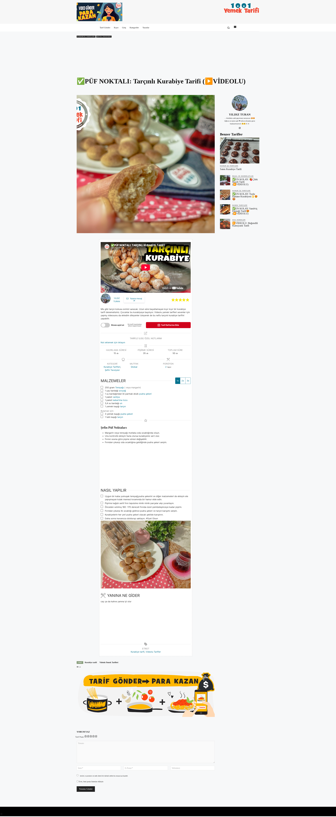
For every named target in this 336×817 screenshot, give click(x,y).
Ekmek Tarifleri (239, 205)
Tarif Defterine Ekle (170, 325)
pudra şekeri (145, 393)
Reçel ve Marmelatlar (242, 176)
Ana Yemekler (238, 220)
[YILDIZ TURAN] (240, 103)
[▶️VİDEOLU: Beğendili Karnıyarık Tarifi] (225, 224)
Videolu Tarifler (153, 651)
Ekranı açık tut (117, 325)
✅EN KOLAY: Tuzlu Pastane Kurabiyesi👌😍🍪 (245, 196)
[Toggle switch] (105, 325)
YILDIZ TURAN (240, 114)
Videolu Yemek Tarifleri (108, 662)
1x (178, 380)
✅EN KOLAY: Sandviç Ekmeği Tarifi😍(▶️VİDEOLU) (244, 211)
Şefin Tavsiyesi (104, 36)
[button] (228, 27)
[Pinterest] (244, 88)
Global (134, 367)
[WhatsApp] (250, 88)
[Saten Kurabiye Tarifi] (239, 151)
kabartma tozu (120, 400)
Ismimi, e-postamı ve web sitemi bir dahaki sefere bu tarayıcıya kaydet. (104, 776)
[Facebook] (238, 88)
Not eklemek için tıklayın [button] (113, 342)
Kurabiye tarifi (138, 651)
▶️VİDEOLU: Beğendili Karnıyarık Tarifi (245, 224)
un (121, 403)
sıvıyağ (122, 390)
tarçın (123, 406)
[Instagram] (240, 128)
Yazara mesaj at (135, 299)
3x (188, 380)
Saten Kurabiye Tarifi (231, 169)
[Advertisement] (168, 58)
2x (183, 380)
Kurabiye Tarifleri (86, 36)
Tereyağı (119, 387)
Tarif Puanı (79, 737)
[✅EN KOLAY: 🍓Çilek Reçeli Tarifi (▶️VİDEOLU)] (225, 180)
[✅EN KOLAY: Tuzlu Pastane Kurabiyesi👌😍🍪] (225, 195)
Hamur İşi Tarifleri (229, 166)
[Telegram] (256, 88)
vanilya (116, 397)
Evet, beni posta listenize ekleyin (90, 782)
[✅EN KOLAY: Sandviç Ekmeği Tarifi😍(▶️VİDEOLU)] (225, 209)
